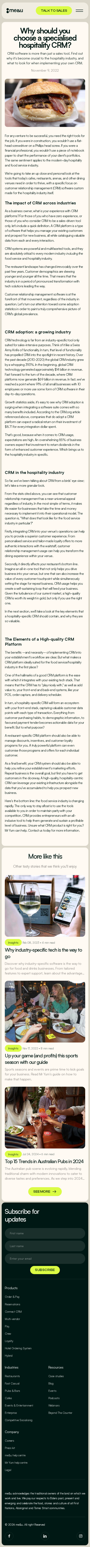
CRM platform (62, 226)
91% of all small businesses (53, 384)
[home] (14, 10)
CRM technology (16, 340)
